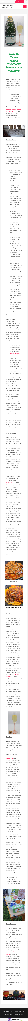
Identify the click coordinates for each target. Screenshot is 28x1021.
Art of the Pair (7, 5)
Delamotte (9, 758)
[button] (27, 1)
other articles (10, 483)
